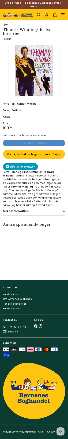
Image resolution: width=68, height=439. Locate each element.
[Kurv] (55, 14)
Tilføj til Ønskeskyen (22, 166)
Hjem (6, 24)
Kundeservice (11, 294)
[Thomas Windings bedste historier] (15, 251)
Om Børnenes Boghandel (17, 299)
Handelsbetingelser (14, 303)
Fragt (19, 135)
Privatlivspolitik (11, 308)
